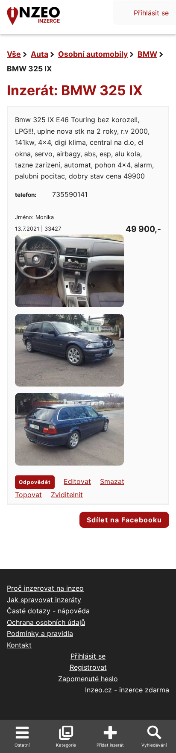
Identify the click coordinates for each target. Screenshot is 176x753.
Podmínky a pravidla (40, 633)
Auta (39, 54)
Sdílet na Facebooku (124, 520)
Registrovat (88, 667)
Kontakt (19, 645)
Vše (14, 54)
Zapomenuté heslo (88, 678)
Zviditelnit (67, 494)
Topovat (28, 494)
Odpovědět (35, 482)
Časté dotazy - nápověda (48, 611)
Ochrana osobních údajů (46, 622)
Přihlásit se (151, 13)
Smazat (112, 481)
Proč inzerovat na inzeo (45, 588)
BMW (147, 54)
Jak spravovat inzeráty (44, 599)
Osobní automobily (93, 54)
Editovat (77, 481)
